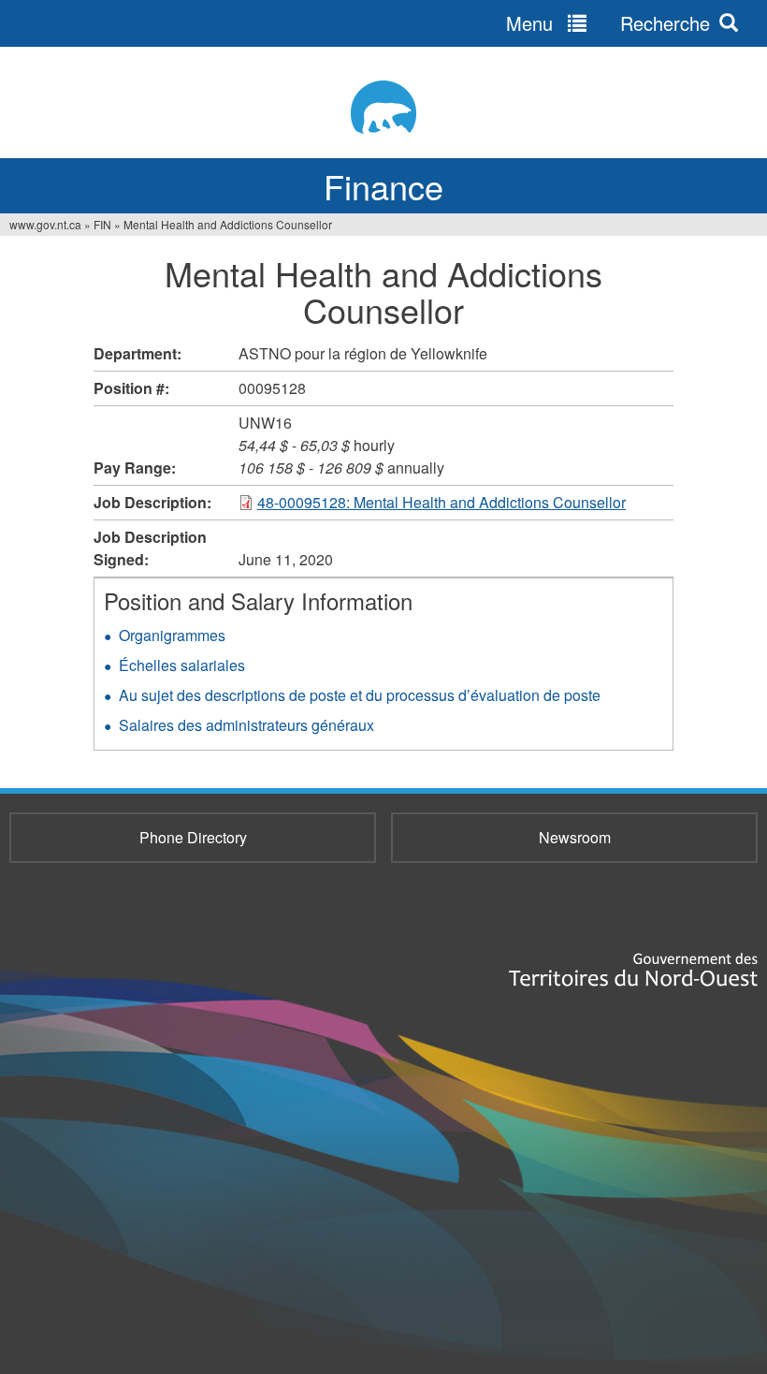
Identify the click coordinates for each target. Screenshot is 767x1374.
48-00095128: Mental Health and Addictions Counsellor (441, 502)
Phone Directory (193, 837)
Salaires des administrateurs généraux (246, 725)
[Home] (383, 107)
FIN (102, 224)
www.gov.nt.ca (45, 224)
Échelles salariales (182, 665)
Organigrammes (172, 635)
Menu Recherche (608, 23)
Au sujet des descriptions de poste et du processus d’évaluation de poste (360, 695)
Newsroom (575, 837)
